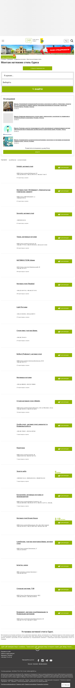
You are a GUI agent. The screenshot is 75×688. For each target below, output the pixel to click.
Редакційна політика (42, 684)
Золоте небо (21, 471)
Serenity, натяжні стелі (25, 213)
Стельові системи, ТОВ (25, 589)
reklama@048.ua (31, 671)
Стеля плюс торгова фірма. (27, 331)
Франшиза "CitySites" (7, 655)
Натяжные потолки (24, 377)
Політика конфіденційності (8, 684)
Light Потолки (22, 307)
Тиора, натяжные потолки (27, 237)
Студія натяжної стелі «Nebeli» (28, 401)
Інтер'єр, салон (22, 565)
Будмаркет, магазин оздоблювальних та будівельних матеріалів (32, 613)
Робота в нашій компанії (7, 653)
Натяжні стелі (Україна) (25, 284)
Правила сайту (20, 684)
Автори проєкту (43, 664)
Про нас (30, 664)
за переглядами (21, 160)
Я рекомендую (64, 167)
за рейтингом (12, 160)
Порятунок (21, 448)
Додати (37, 152)
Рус (66, 41)
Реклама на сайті (6, 651)
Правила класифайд (30, 684)
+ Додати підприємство (37, 68)
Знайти (38, 89)
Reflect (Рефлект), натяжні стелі (29, 354)
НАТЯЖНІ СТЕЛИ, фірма (26, 260)
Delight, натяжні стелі (25, 166)
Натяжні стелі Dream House (27, 518)
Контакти (35, 664)
